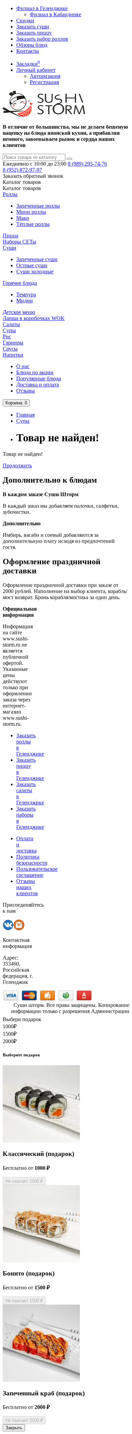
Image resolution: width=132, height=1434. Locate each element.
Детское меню (19, 312)
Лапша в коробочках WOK (34, 318)
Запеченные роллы (38, 206)
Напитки (13, 355)
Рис (7, 336)
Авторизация (45, 76)
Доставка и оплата (37, 384)
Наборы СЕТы (19, 242)
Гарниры (13, 342)
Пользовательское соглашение (37, 872)
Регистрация (44, 82)
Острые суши (31, 265)
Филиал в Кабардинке (55, 14)
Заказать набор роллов (42, 39)
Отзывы (25, 391)
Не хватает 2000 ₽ (24, 1420)
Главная (25, 415)
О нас (22, 366)
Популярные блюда (38, 378)
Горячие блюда (20, 283)
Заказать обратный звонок (33, 176)
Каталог (22, 188)
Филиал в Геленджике (42, 8)
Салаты (11, 324)
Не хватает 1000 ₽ (24, 1181)
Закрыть (13, 1427)
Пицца (10, 235)
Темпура (26, 294)
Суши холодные (34, 271)
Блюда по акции (34, 372)
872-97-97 (22, 170)
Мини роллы (31, 212)
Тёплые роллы (33, 224)
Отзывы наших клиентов (27, 887)
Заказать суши (32, 26)
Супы (9, 330)
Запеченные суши (37, 259)
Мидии (24, 300)
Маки (22, 218)
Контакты (27, 51)
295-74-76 (87, 164)
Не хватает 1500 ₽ (24, 1300)
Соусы (10, 349)
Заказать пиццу (34, 33)
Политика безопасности (31, 860)
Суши (9, 248)
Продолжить (17, 465)
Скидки (25, 20)
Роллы (10, 194)
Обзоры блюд (31, 45)
